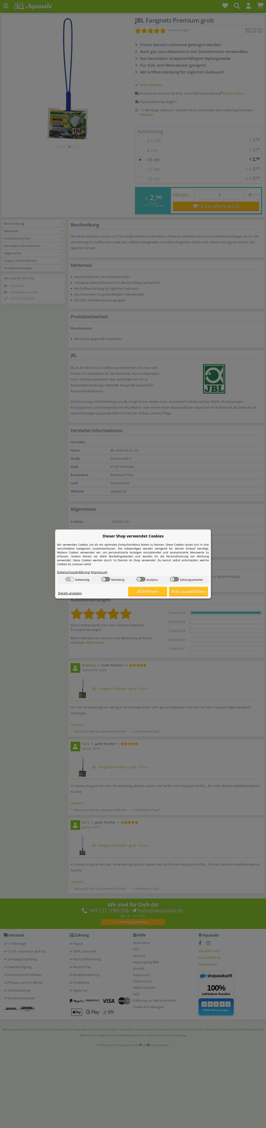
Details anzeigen (70, 593)
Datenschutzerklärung (73, 572)
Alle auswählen (188, 591)
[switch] (69, 579)
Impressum (99, 572)
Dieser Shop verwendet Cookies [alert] (133, 536)
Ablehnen (148, 591)
